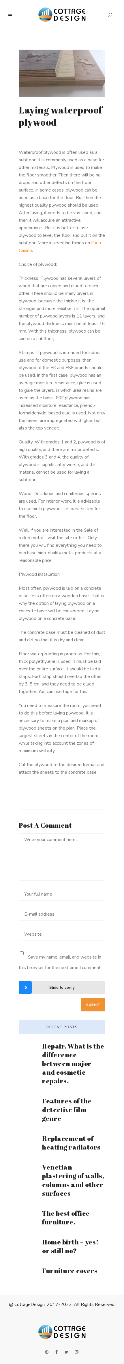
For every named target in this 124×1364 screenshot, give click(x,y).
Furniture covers (69, 1270)
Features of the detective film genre (67, 1109)
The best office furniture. (66, 1217)
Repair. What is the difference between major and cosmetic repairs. (73, 1063)
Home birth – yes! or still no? (70, 1246)
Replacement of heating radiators (71, 1143)
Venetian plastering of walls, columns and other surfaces (73, 1180)
